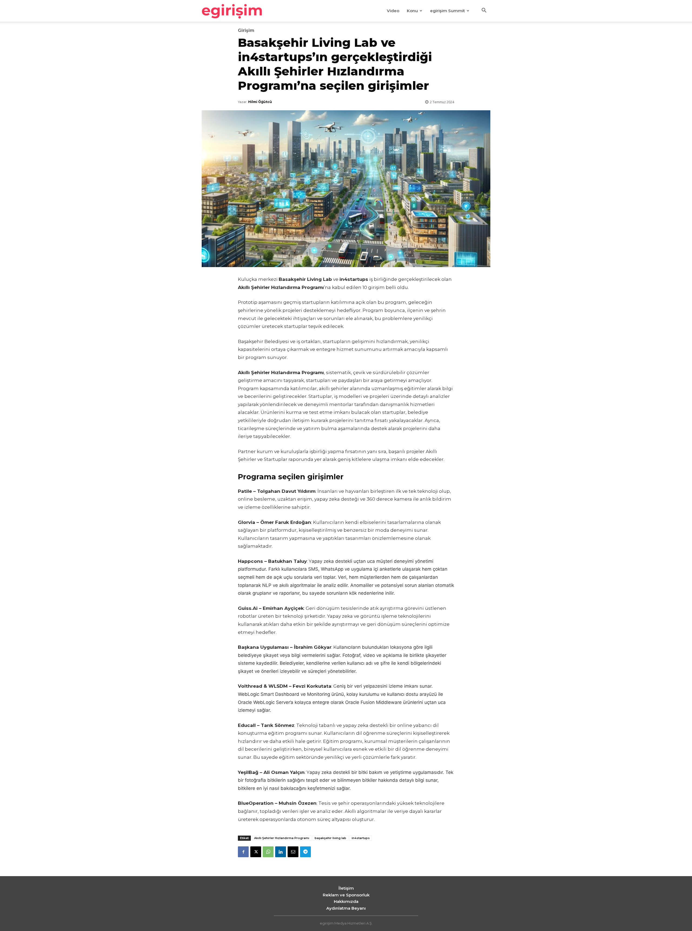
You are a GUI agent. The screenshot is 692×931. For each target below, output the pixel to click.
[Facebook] (243, 851)
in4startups (361, 838)
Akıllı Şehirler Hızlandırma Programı (281, 838)
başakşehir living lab (330, 838)
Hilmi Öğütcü (260, 102)
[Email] (293, 851)
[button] (483, 11)
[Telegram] (305, 851)
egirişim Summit (447, 10)
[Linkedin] (280, 851)
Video (393, 10)
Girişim (246, 30)
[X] (255, 851)
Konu (412, 10)
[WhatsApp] (268, 851)
